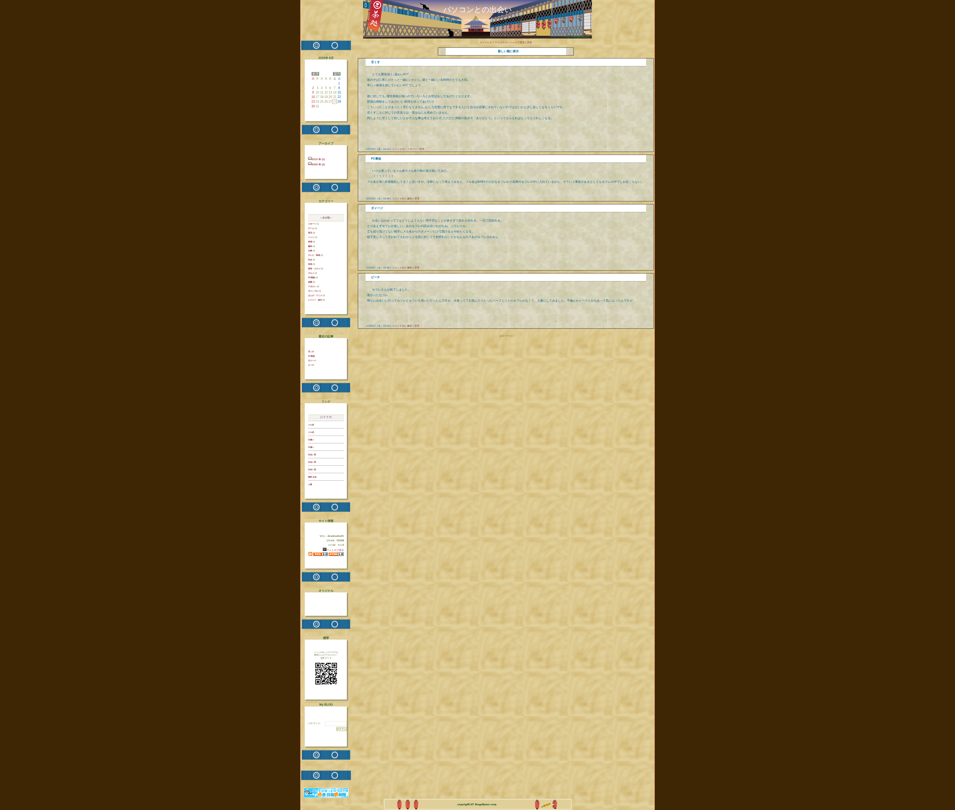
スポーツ (412, 149)
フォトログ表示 (335, 550)
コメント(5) (398, 149)
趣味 (409, 198)
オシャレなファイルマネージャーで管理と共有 (506, 42)
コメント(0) (398, 198)
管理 (421, 149)
